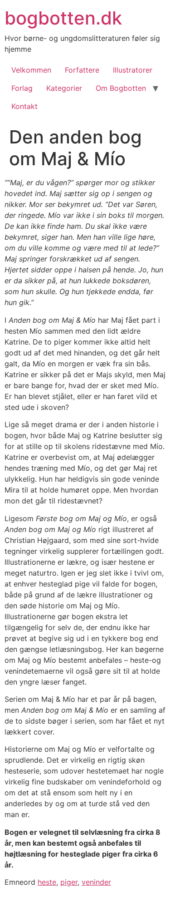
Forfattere (82, 69)
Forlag (22, 88)
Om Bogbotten (121, 88)
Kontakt (24, 106)
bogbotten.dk (63, 18)
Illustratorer (132, 69)
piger (69, 882)
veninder (96, 882)
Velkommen (31, 69)
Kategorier (64, 88)
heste (47, 882)
